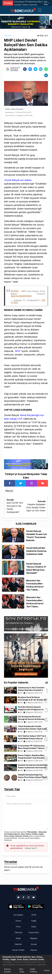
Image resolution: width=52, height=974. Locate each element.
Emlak (18, 938)
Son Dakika (18, 915)
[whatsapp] (46, 69)
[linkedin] (46, 75)
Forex (18, 926)
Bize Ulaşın (21, 970)
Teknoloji (18, 932)
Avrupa (34, 944)
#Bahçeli (9, 491)
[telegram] (41, 69)
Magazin (33, 938)
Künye (46, 970)
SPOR (33, 915)
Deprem (33, 950)
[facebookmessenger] (30, 69)
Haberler (7, 36)
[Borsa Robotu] (26, 464)
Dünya (18, 921)
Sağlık (33, 921)
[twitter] (35, 69)
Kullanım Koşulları (7, 970)
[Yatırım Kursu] (26, 655)
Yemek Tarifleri (18, 950)
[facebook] (25, 69)
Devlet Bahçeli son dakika (17, 180)
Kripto (33, 926)
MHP (18, 351)
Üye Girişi (46, 3)
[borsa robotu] (26, 22)
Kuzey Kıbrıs (34, 932)
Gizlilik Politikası (33, 970)
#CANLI (14, 291)
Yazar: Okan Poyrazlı (14, 109)
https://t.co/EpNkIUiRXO (21, 296)
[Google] (16, 906)
